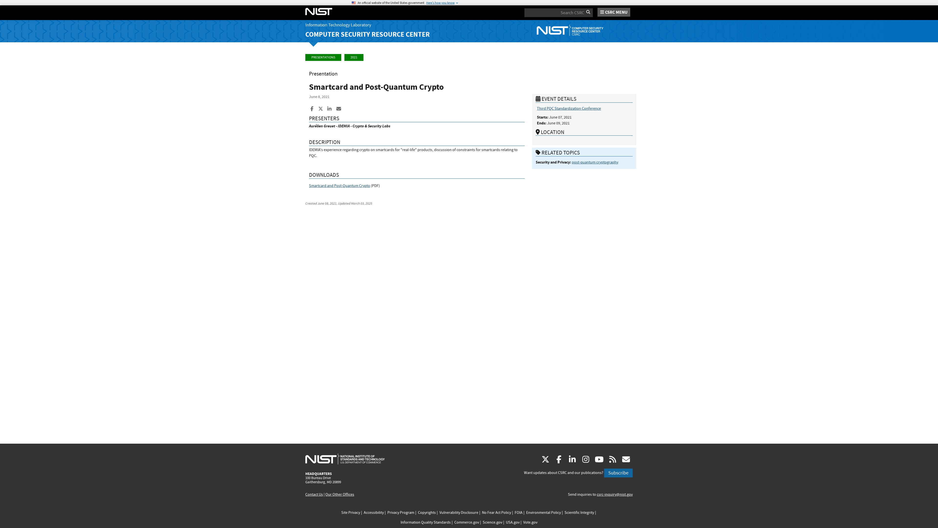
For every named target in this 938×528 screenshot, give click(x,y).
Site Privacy (350, 512)
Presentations (323, 57)
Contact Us (314, 494)
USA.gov (513, 522)
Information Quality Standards (426, 522)
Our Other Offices (339, 494)
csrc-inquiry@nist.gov (615, 494)
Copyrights (427, 512)
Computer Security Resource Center (367, 34)
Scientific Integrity (579, 512)
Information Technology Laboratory (338, 25)
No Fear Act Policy (496, 512)
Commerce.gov (466, 522)
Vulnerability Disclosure (458, 512)
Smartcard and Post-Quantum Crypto (339, 185)
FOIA (518, 512)
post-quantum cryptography (595, 162)
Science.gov (492, 522)
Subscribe (618, 473)
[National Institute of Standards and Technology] (345, 458)
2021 (354, 57)
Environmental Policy (543, 512)
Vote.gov (530, 522)
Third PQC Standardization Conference (569, 108)
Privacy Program (400, 512)
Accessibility (374, 512)
